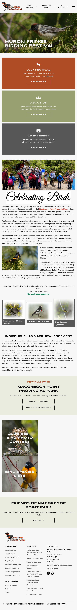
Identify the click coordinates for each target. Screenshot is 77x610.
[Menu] (73, 6)
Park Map (8, 589)
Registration (10, 561)
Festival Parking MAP (13, 564)
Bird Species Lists (12, 568)
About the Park (11, 585)
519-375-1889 (52, 569)
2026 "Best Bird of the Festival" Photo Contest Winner (34, 552)
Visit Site (38, 520)
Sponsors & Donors (12, 575)
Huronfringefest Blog (35, 558)
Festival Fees (10, 554)
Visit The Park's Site (38, 408)
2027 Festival (29, 6)
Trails (7, 592)
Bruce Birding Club (34, 562)
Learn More (38, 81)
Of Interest (61, 6)
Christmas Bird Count (32, 567)
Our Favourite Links (34, 594)
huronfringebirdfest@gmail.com (59, 565)
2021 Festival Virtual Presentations (35, 589)
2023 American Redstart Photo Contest (33, 582)
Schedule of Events (12, 557)
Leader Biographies (12, 572)
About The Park (46, 6)
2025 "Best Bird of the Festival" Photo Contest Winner (34, 574)
